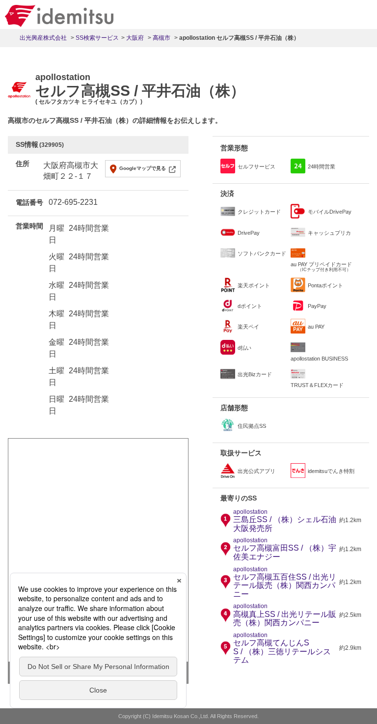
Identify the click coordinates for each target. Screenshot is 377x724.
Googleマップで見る (142, 168)
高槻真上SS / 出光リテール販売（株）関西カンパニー (284, 615)
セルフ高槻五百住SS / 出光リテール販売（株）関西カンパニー (284, 582)
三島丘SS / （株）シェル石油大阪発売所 (284, 520)
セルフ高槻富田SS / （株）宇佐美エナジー (284, 549)
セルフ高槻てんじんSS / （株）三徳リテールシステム (282, 648)
